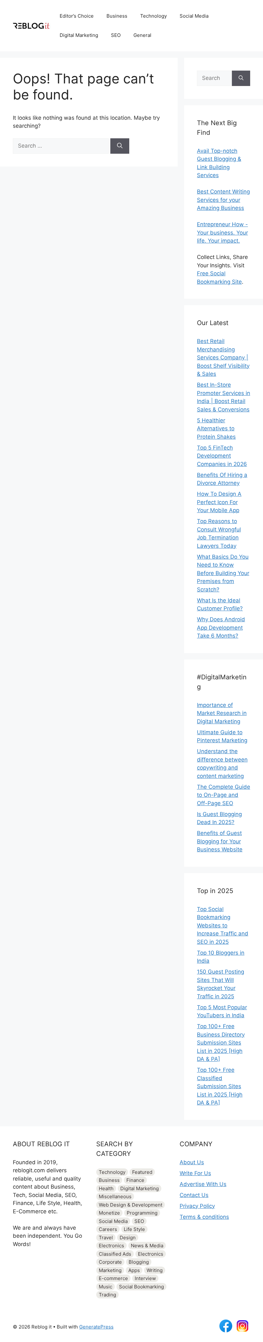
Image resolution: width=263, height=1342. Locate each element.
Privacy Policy (197, 1206)
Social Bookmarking (141, 1287)
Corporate (110, 1262)
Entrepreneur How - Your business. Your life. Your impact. (222, 232)
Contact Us (194, 1195)
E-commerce (113, 1278)
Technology (153, 16)
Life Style (134, 1229)
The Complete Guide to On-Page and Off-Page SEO (223, 795)
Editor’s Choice (77, 16)
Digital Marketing (79, 35)
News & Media (147, 1246)
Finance (135, 1180)
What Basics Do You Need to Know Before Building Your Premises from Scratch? (223, 573)
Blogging (139, 1262)
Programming (142, 1213)
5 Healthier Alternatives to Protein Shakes (216, 428)
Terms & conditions (204, 1217)
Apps (134, 1270)
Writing (155, 1270)
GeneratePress (96, 1327)
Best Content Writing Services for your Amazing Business (223, 199)
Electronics (111, 1246)
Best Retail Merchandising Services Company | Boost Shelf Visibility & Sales (223, 357)
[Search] (119, 146)
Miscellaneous (115, 1196)
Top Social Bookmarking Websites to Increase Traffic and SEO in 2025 (222, 925)
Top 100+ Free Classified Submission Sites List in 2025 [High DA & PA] (219, 1086)
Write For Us (195, 1173)
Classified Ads (115, 1254)
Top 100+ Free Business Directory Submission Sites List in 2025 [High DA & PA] (221, 1042)
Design (128, 1237)
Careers (108, 1229)
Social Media (194, 16)
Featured (142, 1172)
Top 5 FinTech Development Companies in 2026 (222, 455)
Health (106, 1188)
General (142, 35)
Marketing (110, 1270)
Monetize (109, 1213)
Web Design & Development (130, 1205)
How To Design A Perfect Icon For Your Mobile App (219, 502)
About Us (192, 1162)
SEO (116, 35)
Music (105, 1287)
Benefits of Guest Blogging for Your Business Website (219, 841)
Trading (107, 1295)
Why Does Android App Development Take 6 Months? (221, 627)
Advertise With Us (203, 1184)
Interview (145, 1278)
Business (116, 16)
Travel (106, 1237)
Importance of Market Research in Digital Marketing (222, 713)
